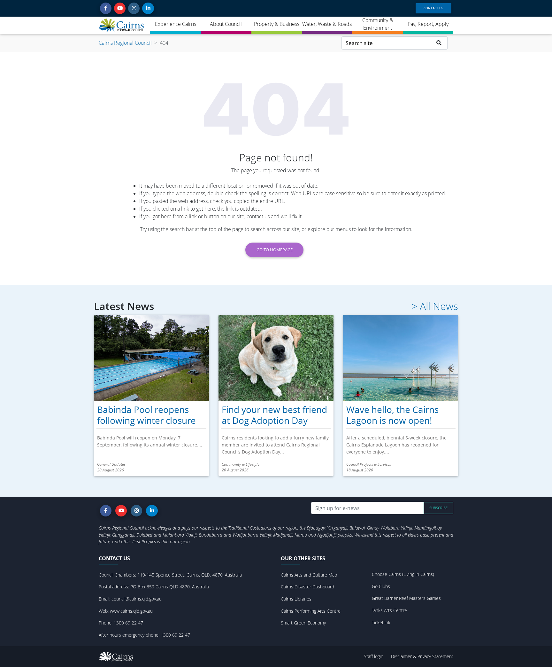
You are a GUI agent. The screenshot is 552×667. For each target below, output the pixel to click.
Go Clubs (381, 586)
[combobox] (386, 43)
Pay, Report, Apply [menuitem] (428, 23)
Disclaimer (402, 656)
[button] (105, 8)
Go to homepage (275, 249)
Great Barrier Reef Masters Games (406, 598)
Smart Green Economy (303, 623)
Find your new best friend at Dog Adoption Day (274, 414)
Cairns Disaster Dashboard (307, 587)
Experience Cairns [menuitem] (175, 23)
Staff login (373, 656)
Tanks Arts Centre (389, 610)
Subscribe (438, 507)
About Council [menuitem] (226, 23)
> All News (434, 306)
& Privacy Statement (433, 656)
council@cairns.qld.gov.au (136, 599)
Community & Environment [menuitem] (377, 24)
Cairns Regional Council (125, 42)
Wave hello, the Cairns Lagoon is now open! (392, 414)
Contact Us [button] (433, 8)
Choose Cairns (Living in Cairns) (403, 574)
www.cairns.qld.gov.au (131, 611)
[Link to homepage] (122, 25)
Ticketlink (381, 622)
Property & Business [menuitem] (276, 23)
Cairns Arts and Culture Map (309, 575)
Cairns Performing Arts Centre (311, 611)
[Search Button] (439, 43)
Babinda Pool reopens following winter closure (146, 414)
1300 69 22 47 (128, 623)
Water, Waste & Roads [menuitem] (327, 23)
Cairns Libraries (296, 599)
